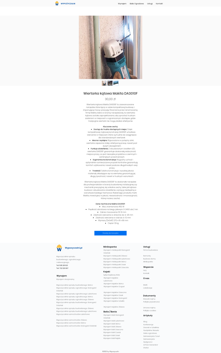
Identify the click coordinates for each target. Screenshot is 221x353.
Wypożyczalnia (62, 296)
